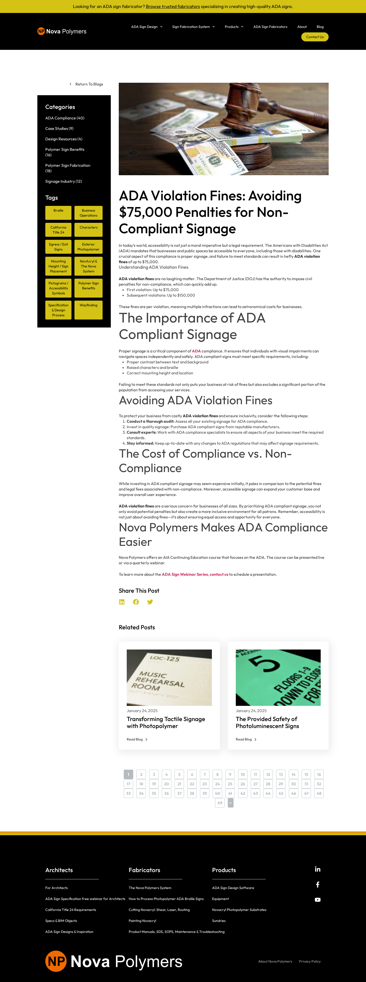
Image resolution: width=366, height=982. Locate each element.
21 (181, 782)
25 (231, 782)
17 (130, 782)
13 (282, 773)
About (302, 26)
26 (244, 782)
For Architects (56, 888)
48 (320, 792)
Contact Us (315, 37)
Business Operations (88, 213)
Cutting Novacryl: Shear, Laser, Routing (159, 909)
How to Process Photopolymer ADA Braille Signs (166, 899)
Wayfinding (88, 305)
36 (167, 792)
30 (294, 782)
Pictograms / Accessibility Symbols (58, 288)
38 (193, 792)
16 (320, 773)
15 (308, 773)
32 (320, 782)
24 (218, 782)
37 (180, 792)
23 (205, 782)
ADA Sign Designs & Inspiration (69, 931)
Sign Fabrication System (191, 26)
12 (269, 773)
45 (282, 792)
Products (232, 26)
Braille (58, 210)
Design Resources (61, 138)
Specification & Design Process (58, 310)
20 (167, 782)
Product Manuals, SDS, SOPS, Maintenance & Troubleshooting (177, 931)
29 (282, 782)
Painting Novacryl (142, 920)
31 (308, 782)
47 (307, 792)
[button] (122, 602)
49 (221, 801)
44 (269, 792)
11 (257, 773)
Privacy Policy (310, 961)
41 (231, 792)
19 (155, 782)
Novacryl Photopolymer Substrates (239, 909)
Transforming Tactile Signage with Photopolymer (166, 722)
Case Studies (56, 128)
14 (295, 773)
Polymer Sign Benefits (64, 149)
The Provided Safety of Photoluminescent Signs (267, 722)
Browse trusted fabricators (173, 6)
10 (244, 773)
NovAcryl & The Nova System (88, 266)
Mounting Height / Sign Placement (58, 266)
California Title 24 (58, 230)
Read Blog (135, 739)
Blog (320, 26)
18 (142, 782)
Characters (89, 227)
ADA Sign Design (144, 26)
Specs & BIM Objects (61, 920)
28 (269, 782)
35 (155, 792)
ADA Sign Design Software (233, 888)
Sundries (219, 920)
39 (205, 792)
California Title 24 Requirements (70, 909)
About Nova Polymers (275, 961)
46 (294, 792)
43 (256, 792)
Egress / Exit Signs (58, 246)
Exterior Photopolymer (88, 246)
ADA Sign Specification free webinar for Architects (85, 899)
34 (142, 792)
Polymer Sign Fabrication (67, 165)
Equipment (220, 899)
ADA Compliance (60, 117)
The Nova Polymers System (150, 888)
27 (256, 782)
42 (244, 792)
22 (193, 782)
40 (218, 792)
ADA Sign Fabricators (270, 26)
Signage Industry (60, 181)
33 (129, 792)
